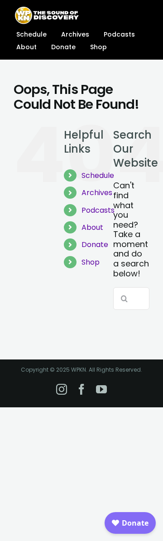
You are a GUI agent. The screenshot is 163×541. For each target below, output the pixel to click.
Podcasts (98, 210)
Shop (91, 262)
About (92, 227)
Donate (95, 244)
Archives (97, 192)
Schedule (98, 175)
